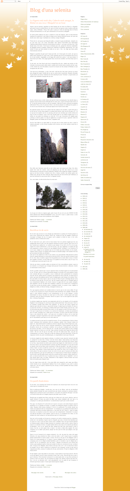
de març (86, 259)
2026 (84, 196)
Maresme (83, 109)
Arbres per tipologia (86, 24)
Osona (82, 122)
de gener (86, 264)
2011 (84, 220)
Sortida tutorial (84, 157)
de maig (86, 245)
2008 (84, 227)
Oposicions (83, 119)
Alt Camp (83, 36)
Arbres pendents (85, 26)
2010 (84, 223)
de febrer (86, 261)
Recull (82, 137)
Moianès (83, 112)
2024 (84, 198)
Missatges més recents (37, 472)
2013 (84, 216)
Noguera (83, 117)
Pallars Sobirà (84, 127)
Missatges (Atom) (57, 476)
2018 (84, 205)
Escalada (45, 221)
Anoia (82, 51)
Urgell (82, 170)
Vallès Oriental (84, 180)
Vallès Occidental (85, 177)
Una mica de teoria (85, 167)
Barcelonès (83, 71)
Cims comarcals (85, 29)
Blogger (73, 487)
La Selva (83, 104)
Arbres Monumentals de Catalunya (89, 21)
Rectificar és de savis (39, 230)
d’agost (86, 238)
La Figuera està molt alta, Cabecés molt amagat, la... (88, 251)
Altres (82, 49)
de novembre (87, 231)
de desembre (87, 229)
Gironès (83, 96)
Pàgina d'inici (84, 19)
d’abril (85, 247)
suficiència (83, 160)
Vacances (83, 172)
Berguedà (83, 74)
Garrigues (83, 94)
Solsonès (83, 155)
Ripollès (83, 144)
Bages (82, 56)
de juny (86, 243)
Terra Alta (83, 165)
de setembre (87, 236)
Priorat (82, 134)
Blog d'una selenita (50, 10)
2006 (84, 269)
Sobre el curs (46, 372)
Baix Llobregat (84, 66)
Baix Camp (83, 59)
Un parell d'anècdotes (39, 381)
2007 (84, 266)
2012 (84, 218)
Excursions (83, 89)
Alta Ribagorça (84, 46)
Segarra (83, 147)
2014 (84, 214)
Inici (54, 472)
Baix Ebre (83, 61)
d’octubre (86, 234)
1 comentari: (49, 219)
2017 (84, 207)
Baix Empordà (84, 64)
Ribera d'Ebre (84, 142)
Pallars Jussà (84, 124)
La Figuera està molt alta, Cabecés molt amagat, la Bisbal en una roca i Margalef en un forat (52, 21)
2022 (84, 200)
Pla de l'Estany (84, 132)
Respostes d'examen (86, 139)
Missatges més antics (70, 472)
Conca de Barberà (85, 81)
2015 (84, 212)
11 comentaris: (50, 370)
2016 (84, 209)
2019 (84, 203)
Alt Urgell (83, 43)
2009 (84, 225)
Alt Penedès (84, 41)
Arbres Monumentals (86, 54)
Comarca (83, 79)
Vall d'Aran (83, 175)
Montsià (83, 114)
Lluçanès (83, 107)
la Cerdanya (84, 99)
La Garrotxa (84, 102)
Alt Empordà (84, 38)
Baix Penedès (84, 69)
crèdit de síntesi (85, 84)
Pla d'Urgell (83, 129)
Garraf (82, 91)
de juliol (86, 240)
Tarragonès (83, 162)
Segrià (82, 150)
